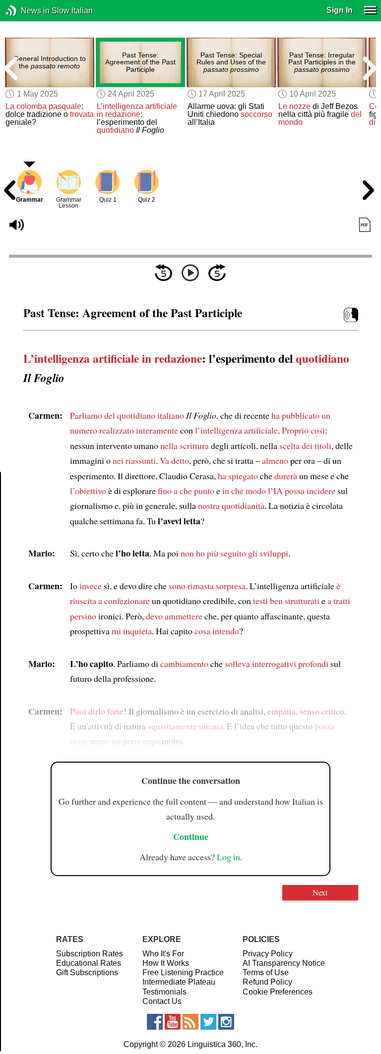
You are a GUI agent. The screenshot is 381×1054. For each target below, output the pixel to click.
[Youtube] (173, 1022)
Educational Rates (88, 963)
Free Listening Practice (183, 972)
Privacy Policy (268, 953)
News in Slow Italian (26, 10)
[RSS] (190, 1022)
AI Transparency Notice (284, 963)
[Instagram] (226, 1022)
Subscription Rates (89, 953)
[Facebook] (155, 1022)
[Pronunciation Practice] (351, 315)
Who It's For (163, 953)
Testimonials (164, 992)
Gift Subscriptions (87, 972)
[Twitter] (208, 1022)
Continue (190, 836)
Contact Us (162, 1001)
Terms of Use (266, 972)
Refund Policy (267, 982)
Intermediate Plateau (178, 982)
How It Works (165, 963)
